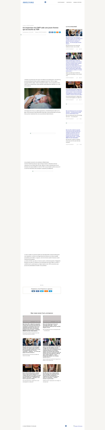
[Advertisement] (52, 14)
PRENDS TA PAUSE (28, 2)
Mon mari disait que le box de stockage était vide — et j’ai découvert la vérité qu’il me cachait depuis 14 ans (51, 325)
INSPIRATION (68, 2)
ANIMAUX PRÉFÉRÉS (77, 2)
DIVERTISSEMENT (61, 2)
